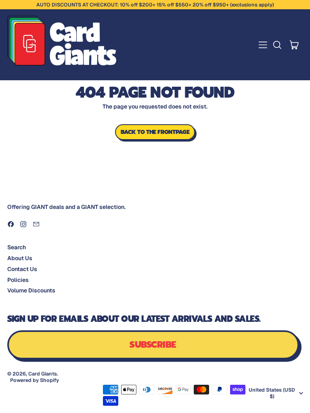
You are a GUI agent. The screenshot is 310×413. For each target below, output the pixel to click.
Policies (18, 280)
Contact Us (22, 269)
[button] (277, 45)
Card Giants (42, 373)
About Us (19, 258)
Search (16, 247)
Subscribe (153, 344)
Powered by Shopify (34, 380)
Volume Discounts (31, 290)
